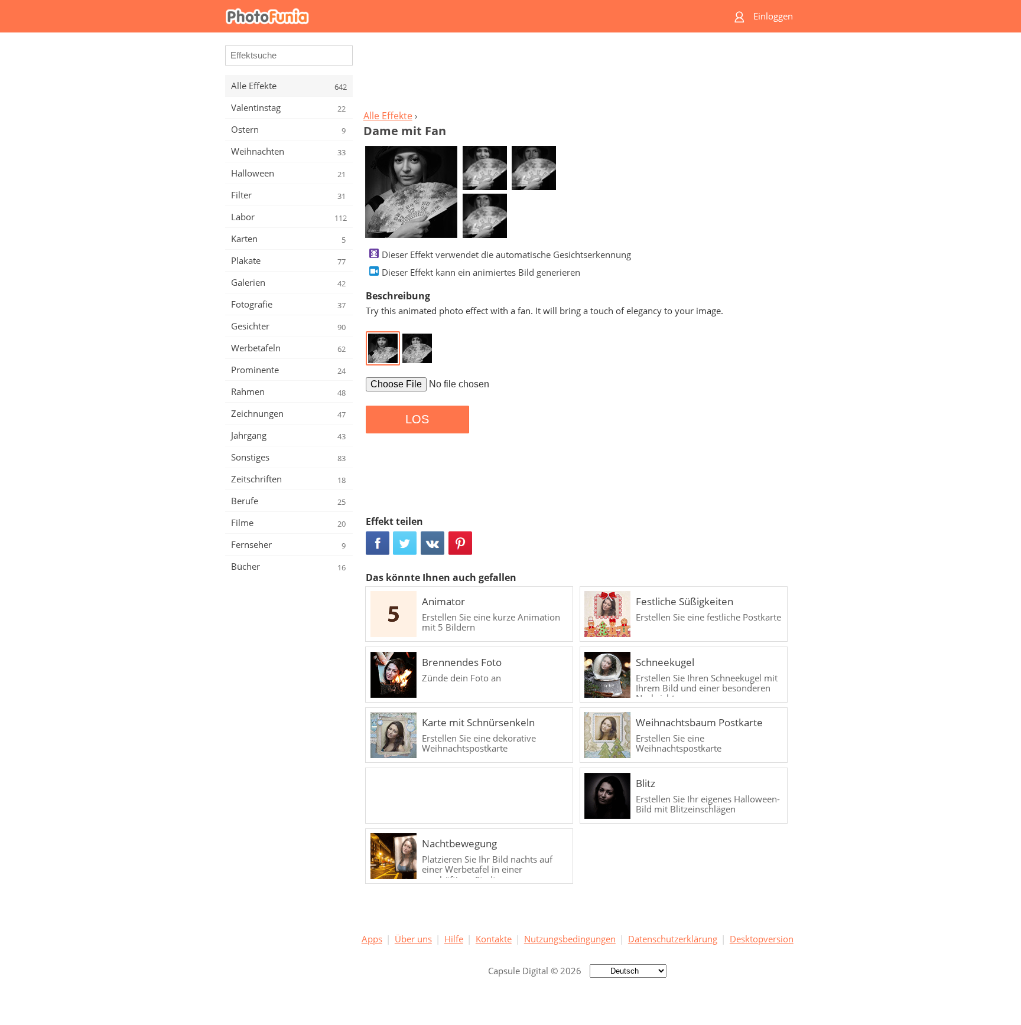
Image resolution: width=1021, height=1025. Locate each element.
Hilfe (453, 939)
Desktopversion (762, 939)
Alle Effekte (387, 115)
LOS (417, 419)
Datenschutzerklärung (672, 939)
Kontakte (494, 939)
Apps (372, 939)
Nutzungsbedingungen (570, 939)
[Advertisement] (577, 74)
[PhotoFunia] (465, 16)
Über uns (413, 939)
